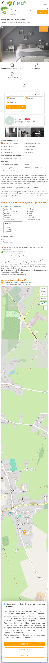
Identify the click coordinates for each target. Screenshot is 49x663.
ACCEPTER (24, 644)
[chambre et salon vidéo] (24, 61)
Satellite (43, 294)
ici (31, 637)
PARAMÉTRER (24, 650)
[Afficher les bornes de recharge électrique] (43, 303)
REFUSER (24, 655)
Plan (43, 288)
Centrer (43, 299)
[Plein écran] (45, 308)
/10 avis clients (43, 28)
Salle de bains (8, 237)
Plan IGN (43, 291)
